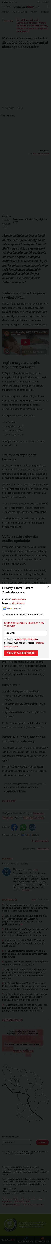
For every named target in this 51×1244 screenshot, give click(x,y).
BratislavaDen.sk (19, 599)
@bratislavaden (18, 603)
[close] (48, 586)
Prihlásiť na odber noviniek (21, 653)
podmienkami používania (26, 639)
